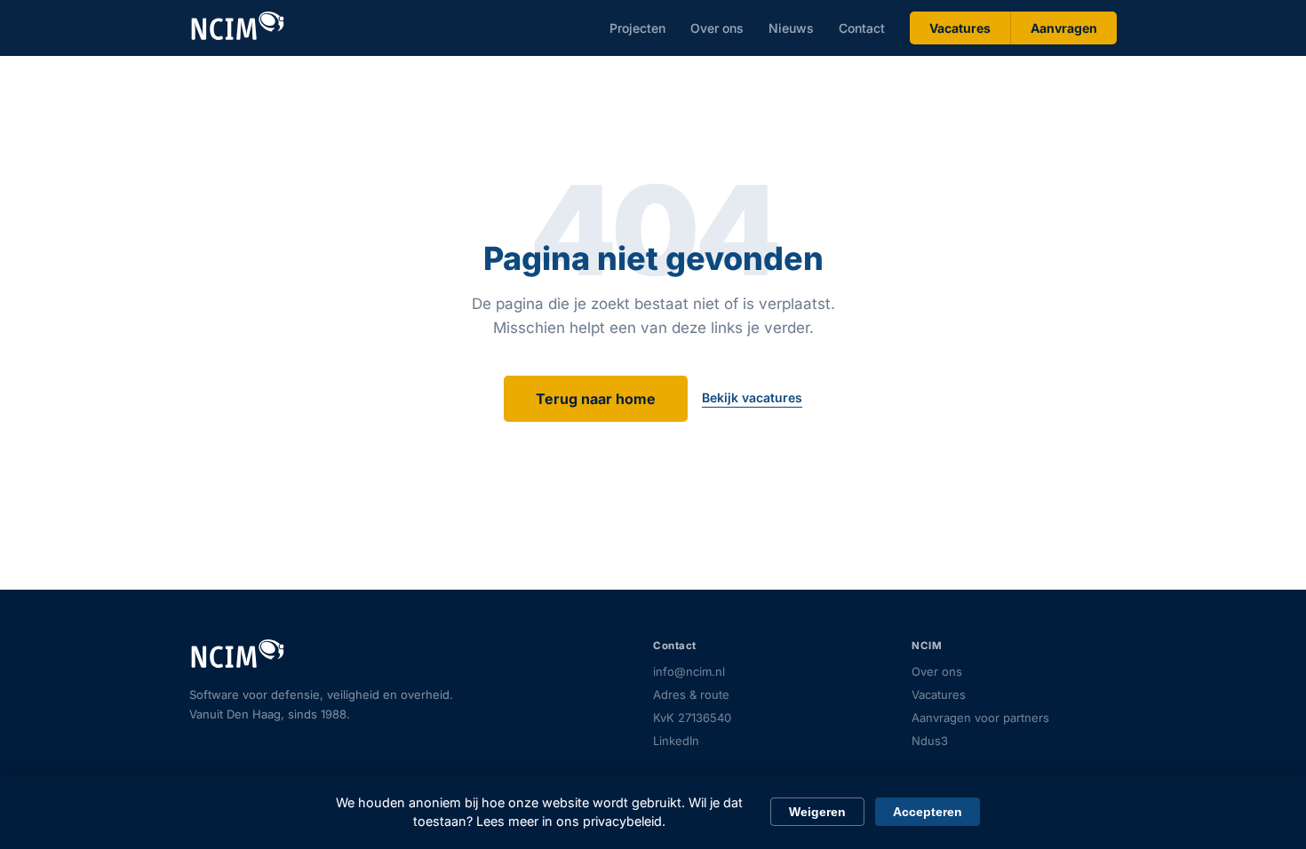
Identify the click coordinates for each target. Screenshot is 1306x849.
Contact (862, 28)
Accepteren (927, 812)
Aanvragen (1064, 28)
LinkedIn (676, 741)
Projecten (637, 28)
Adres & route (691, 694)
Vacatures (960, 28)
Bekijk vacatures (752, 397)
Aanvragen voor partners (980, 717)
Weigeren (817, 812)
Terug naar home (596, 399)
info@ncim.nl (689, 671)
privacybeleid (622, 821)
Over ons (717, 28)
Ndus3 (930, 741)
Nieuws (791, 28)
